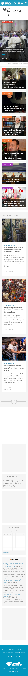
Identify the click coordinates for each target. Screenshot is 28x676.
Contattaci (23, 653)
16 (7, 543)
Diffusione (14, 650)
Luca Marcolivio (8, 389)
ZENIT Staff (4, 58)
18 (14, 543)
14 (23, 540)
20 (20, 543)
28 (23, 546)
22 (4, 546)
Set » (7, 552)
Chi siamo (5, 650)
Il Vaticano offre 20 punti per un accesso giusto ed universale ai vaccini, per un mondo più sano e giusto (13, 565)
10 (11, 540)
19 (17, 543)
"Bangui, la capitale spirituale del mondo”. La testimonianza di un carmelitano (13, 310)
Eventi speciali (7, 164)
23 (7, 546)
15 (4, 543)
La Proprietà (21, 650)
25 (14, 546)
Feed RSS (14, 560)
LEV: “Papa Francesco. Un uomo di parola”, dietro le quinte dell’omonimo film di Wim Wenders (13, 580)
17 (11, 543)
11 (14, 540)
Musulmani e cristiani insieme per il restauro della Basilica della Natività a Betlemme (13, 249)
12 (17, 540)
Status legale (9, 653)
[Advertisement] (14, 425)
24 (11, 546)
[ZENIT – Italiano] (8, 3)
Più (14, 401)
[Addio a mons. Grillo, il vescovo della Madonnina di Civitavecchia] (14, 102)
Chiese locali (7, 93)
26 (17, 546)
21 (23, 543)
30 (7, 549)
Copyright (17, 653)
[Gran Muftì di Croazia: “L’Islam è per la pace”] (14, 173)
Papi (4, 69)
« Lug (4, 552)
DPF (10, 650)
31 (11, 549)
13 (20, 540)
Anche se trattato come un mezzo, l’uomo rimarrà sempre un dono (14, 368)
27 (20, 546)
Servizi (3, 653)
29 (4, 549)
